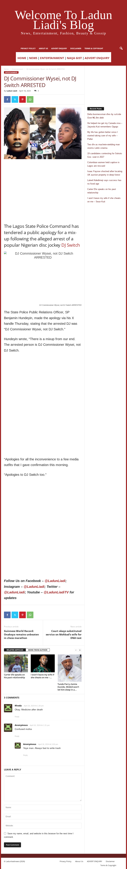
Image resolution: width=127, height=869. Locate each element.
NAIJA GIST (74, 58)
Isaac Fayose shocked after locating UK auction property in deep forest (104, 173)
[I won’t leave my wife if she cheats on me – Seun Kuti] (43, 663)
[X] (15, 99)
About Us (43, 48)
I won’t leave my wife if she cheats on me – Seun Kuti (104, 200)
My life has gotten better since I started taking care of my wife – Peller (102, 135)
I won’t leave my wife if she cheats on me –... (42, 676)
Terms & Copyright (94, 48)
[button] (121, 48)
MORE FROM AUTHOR (37, 650)
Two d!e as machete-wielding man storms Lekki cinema (103, 146)
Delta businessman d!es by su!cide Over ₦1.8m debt (104, 116)
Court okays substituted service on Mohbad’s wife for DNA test (64, 634)
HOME (22, 58)
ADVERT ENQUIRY (59, 48)
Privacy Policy (28, 48)
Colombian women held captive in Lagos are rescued (103, 164)
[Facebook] (7, 99)
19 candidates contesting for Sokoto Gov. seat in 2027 (104, 155)
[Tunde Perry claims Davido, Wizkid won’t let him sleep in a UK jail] (70, 668)
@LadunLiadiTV (56, 592)
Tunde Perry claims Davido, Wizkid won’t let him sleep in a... (68, 687)
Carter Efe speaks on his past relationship (14, 676)
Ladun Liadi (12, 90)
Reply (17, 717)
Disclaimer (75, 48)
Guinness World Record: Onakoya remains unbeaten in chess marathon (21, 634)
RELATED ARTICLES (15, 650)
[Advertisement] (43, 168)
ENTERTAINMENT (52, 58)
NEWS (33, 58)
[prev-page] (76, 650)
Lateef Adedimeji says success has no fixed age (104, 182)
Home (6, 69)
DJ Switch (70, 245)
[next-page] (80, 650)
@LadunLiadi (55, 581)
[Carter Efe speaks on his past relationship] (16, 663)
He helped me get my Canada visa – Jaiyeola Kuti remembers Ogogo (104, 125)
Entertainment (17, 69)
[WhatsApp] (30, 99)
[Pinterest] (22, 99)
